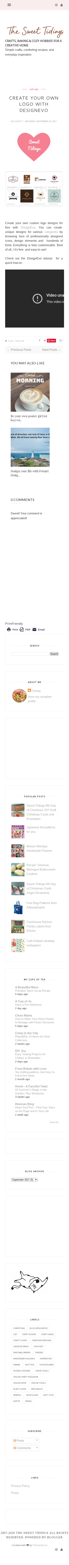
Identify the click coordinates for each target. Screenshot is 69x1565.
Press (15, 1492)
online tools (38, 1383)
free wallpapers (21, 1352)
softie (16, 1401)
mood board (47, 1364)
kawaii (16, 1364)
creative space (21, 1346)
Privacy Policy (20, 1485)
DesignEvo (28, 227)
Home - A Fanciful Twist (31, 1086)
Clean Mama (23, 1015)
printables (37, 1389)
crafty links (20, 1340)
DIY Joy (20, 1050)
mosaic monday (21, 1370)
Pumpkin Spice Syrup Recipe (32, 990)
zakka (28, 1401)
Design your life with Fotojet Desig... (30, 473)
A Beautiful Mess (26, 987)
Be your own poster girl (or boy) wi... (29, 418)
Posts (20, 1440)
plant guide (19, 1389)
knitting (30, 1364)
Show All (54, 1122)
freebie (39, 1352)
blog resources (38, 1328)
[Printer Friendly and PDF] (25, 632)
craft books (29, 1334)
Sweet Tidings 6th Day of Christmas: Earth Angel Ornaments (41, 888)
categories (51, 231)
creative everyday (41, 1340)
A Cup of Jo (23, 1001)
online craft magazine (25, 1377)
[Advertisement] (37, 81)
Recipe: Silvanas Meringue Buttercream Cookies (40, 869)
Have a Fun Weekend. (28, 1004)
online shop (19, 1383)
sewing (17, 1395)
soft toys (48, 1395)
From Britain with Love (31, 1068)
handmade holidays (24, 1358)
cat (15, 1334)
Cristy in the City (26, 1033)
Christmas (19, 1328)
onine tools (42, 1370)
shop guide (32, 1395)
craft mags (47, 1334)
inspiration (46, 1358)
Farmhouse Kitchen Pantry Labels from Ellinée (39, 926)
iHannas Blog (24, 1104)
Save (53, 340)
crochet (38, 1346)
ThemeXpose (40, 1545)
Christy (19, 121)
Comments (23, 1448)
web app (34, 89)
